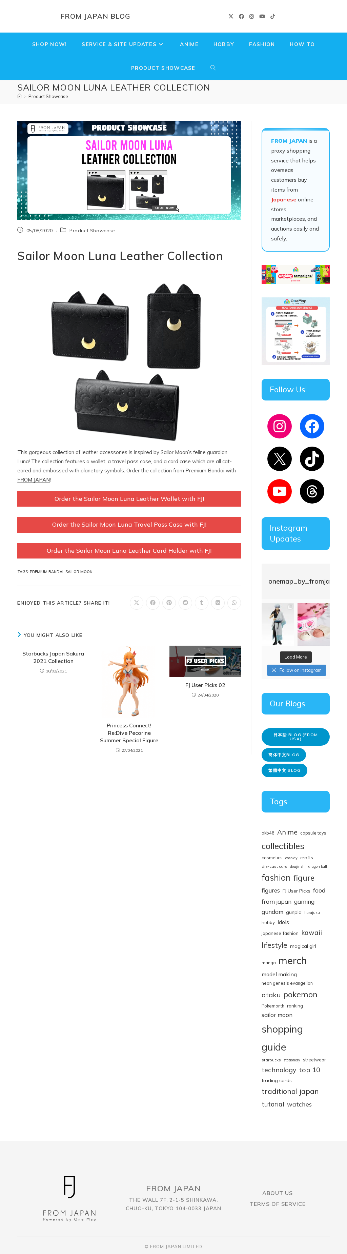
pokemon (300, 994)
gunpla (294, 912)
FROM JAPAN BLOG (95, 16)
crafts (306, 858)
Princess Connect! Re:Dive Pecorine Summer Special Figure (129, 733)
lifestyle (274, 945)
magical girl (303, 946)
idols (283, 922)
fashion (276, 877)
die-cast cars (274, 866)
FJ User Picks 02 (205, 685)
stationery (292, 1060)
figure (303, 878)
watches (299, 1104)
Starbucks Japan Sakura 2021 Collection (53, 657)
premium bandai (46, 571)
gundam (272, 911)
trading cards (277, 1080)
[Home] (19, 96)
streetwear (314, 1059)
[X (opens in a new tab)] (231, 16)
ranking (295, 1005)
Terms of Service (278, 1203)
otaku (271, 995)
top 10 (309, 1069)
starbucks (271, 1059)
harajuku (312, 912)
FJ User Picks (296, 891)
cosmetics (272, 857)
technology (279, 1069)
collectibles (283, 846)
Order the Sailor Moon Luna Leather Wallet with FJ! (129, 499)
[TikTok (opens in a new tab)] (273, 16)
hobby (268, 922)
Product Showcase (48, 96)
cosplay (291, 858)
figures (271, 890)
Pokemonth (273, 1005)
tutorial (273, 1104)
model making (279, 974)
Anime (287, 832)
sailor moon (79, 571)
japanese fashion (280, 933)
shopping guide (282, 1038)
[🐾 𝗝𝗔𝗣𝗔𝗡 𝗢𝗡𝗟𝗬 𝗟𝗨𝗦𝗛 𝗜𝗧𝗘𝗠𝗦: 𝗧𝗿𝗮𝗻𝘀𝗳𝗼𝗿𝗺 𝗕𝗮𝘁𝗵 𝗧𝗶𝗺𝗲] (314, 624)
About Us (277, 1193)
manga (269, 962)
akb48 (268, 833)
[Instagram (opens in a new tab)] (252, 16)
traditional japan (290, 1091)
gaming (304, 901)
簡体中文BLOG (283, 754)
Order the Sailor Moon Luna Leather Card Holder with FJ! (129, 550)
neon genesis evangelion (287, 983)
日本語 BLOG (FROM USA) (295, 736)
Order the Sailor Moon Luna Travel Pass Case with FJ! (129, 524)
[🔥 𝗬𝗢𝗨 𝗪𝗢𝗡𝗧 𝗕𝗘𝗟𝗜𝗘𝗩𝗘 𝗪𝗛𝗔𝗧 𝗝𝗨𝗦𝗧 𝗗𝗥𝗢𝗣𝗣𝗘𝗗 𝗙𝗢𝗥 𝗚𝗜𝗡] (278, 624)
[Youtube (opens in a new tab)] (262, 16)
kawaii (311, 932)
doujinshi (298, 866)
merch (293, 960)
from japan (276, 901)
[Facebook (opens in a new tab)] (241, 16)
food (319, 890)
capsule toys (313, 833)
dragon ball (317, 866)
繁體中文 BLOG (284, 770)
